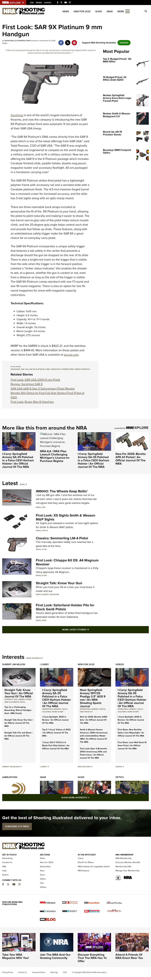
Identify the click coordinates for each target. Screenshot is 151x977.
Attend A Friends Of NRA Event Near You (129, 956)
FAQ (4, 866)
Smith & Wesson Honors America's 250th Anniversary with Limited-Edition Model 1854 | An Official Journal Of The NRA (94, 736)
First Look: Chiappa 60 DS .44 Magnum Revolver (67, 562)
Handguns (55, 369)
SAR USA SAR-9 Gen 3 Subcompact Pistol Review (43, 388)
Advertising (7, 858)
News (65, 11)
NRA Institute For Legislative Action (94, 866)
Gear (110, 11)
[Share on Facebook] (61, 41)
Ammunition (9, 777)
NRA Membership (123, 858)
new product (86, 711)
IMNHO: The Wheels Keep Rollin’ (62, 491)
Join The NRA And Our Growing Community (55, 956)
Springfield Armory (51, 709)
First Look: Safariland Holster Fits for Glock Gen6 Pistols (65, 607)
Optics (45, 530)
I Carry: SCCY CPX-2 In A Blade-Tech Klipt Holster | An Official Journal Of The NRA (55, 745)
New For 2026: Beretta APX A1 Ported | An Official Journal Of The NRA (130, 459)
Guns (98, 11)
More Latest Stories (87, 629)
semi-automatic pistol (14, 702)
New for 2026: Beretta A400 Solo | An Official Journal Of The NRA (93, 720)
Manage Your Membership (127, 870)
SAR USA (24, 369)
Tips (43, 507)
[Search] (146, 11)
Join (32, 2)
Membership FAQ (123, 866)
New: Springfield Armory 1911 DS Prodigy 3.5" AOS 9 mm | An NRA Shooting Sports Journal (92, 698)
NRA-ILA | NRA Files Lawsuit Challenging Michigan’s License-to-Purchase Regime (55, 456)
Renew (39, 2)
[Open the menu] (127, 11)
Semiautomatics (82, 369)
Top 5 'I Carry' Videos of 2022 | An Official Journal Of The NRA (56, 732)
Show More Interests (91, 797)
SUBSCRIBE (17, 826)
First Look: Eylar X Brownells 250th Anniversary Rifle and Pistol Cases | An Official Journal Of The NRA (93, 753)
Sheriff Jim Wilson (50, 594)
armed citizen (24, 699)
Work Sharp (57, 711)
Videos (119, 664)
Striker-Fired (67, 369)
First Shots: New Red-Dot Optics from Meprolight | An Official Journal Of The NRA (131, 732)
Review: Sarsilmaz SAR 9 (27, 384)
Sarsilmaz (17, 115)
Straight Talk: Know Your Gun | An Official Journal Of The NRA (18, 693)
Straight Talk (10, 699)
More (22, 484)
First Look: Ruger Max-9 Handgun (32, 402)
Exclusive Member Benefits (127, 862)
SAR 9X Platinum (36, 369)
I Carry (44, 664)
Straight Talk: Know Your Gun (59, 583)
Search (5, 874)
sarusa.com (71, 354)
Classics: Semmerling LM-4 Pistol (62, 538)
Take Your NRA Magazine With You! (15, 956)
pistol (102, 709)
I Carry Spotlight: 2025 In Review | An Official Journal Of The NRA (55, 720)
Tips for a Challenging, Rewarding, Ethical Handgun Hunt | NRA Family (17, 710)
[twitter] (67, 41)
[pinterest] (74, 41)
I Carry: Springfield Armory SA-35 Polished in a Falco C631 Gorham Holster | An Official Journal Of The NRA (18, 460)
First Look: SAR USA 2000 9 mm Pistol (35, 379)
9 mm (47, 369)
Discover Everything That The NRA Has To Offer (92, 957)
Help (4, 870)
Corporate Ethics (38, 972)
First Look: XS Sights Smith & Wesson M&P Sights (65, 517)
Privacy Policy (7, 972)
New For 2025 (82, 11)
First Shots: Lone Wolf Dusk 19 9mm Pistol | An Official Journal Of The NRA (132, 745)
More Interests (33, 658)
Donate (47, 2)
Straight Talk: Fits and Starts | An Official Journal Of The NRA (18, 735)
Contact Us (7, 862)
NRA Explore (83, 870)
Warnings (54, 972)
